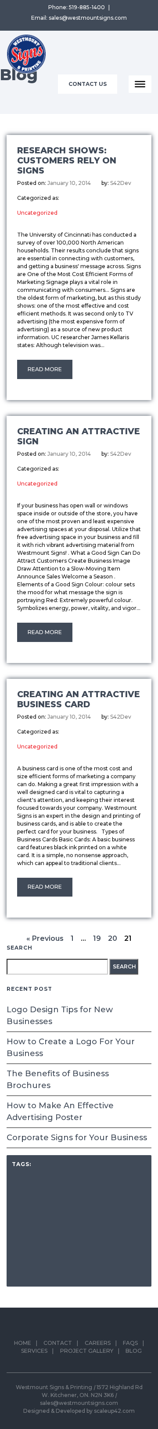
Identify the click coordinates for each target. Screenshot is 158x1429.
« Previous (45, 938)
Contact (57, 1343)
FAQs (130, 1343)
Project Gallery (86, 1350)
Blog (134, 1350)
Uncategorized (37, 212)
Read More (45, 369)
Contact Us (87, 84)
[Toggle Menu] (140, 84)
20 (112, 938)
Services (34, 1350)
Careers (98, 1343)
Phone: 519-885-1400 (76, 7)
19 (97, 938)
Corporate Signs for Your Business (77, 1137)
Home (22, 1343)
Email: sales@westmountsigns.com (79, 17)
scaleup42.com (114, 1411)
